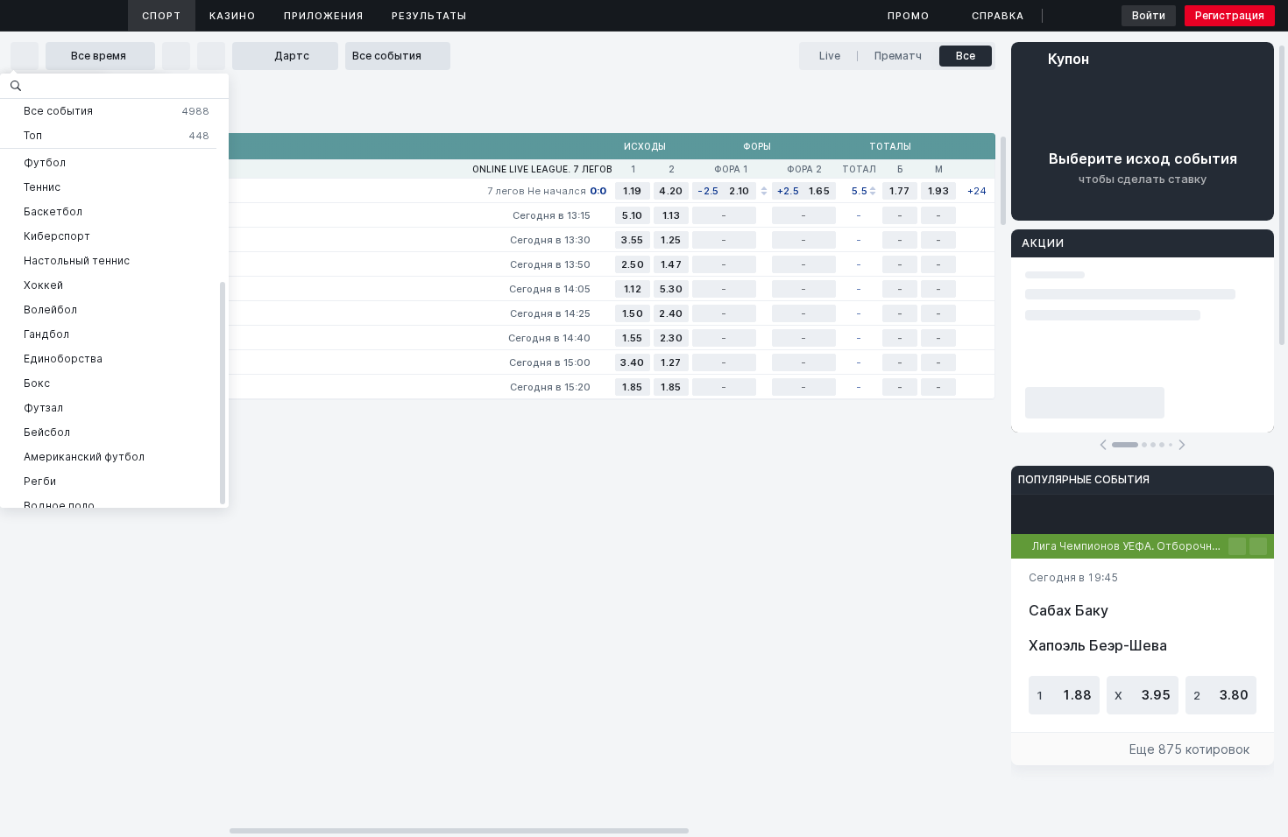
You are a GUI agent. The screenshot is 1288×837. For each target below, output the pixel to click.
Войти (1148, 15)
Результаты (429, 16)
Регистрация (1229, 15)
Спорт (161, 16)
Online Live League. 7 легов (542, 169)
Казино (232, 16)
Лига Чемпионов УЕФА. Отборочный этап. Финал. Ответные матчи (1130, 545)
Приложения (324, 16)
